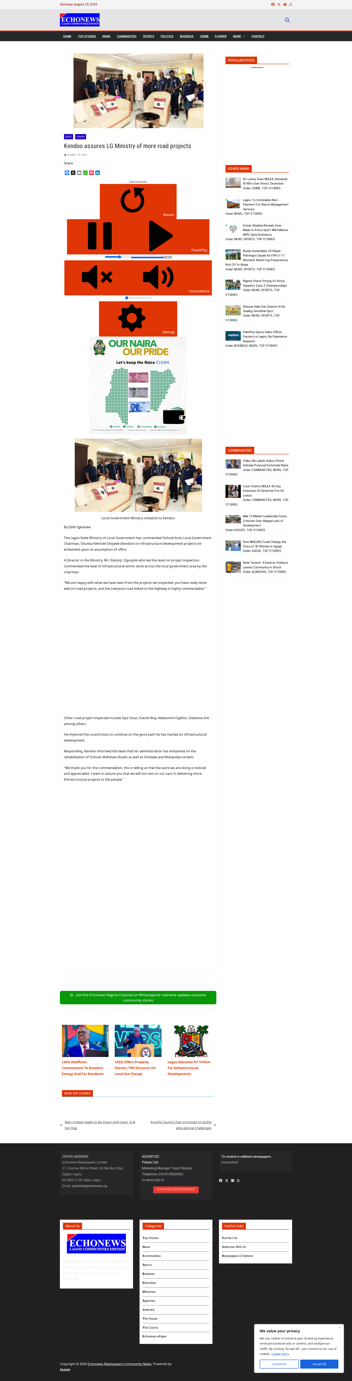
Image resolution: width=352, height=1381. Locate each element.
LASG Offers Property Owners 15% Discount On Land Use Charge (135, 1068)
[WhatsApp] (85, 173)
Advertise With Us (234, 1247)
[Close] (339, 1327)
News (146, 1247)
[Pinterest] (91, 173)
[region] (299, 1348)
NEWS (106, 36)
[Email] (79, 173)
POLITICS (167, 36)
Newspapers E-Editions (237, 1256)
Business (149, 1274)
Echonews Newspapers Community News (120, 1364)
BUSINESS (187, 36)
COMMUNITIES (126, 36)
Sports (147, 1265)
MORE (237, 36)
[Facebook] (67, 173)
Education (149, 1283)
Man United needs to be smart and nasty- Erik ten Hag (100, 1125)
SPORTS (148, 36)
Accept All (319, 1364)
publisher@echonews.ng (89, 1186)
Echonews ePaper (155, 1336)
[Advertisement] (98, 625)
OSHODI (81, 136)
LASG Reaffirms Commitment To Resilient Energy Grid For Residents (83, 1068)
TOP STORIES (87, 36)
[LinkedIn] (98, 173)
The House (150, 1318)
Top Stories (150, 1238)
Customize (279, 1364)
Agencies (149, 1301)
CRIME (204, 36)
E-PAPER (221, 36)
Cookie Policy (280, 1354)
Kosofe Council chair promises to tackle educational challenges (181, 1125)
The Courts (150, 1327)
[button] (243, 36)
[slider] (118, 257)
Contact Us (230, 1238)
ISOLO (69, 136)
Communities (152, 1256)
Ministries (149, 1292)
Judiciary (148, 1310)
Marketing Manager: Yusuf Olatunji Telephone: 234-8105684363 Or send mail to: (167, 1168)
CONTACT (258, 36)
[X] (73, 173)
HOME (67, 36)
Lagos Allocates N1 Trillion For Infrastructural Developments (189, 1068)
